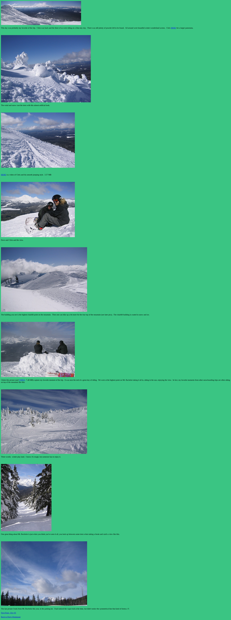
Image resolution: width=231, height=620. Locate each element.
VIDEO (22, 380)
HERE (173, 28)
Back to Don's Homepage (11, 617)
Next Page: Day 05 (8, 613)
